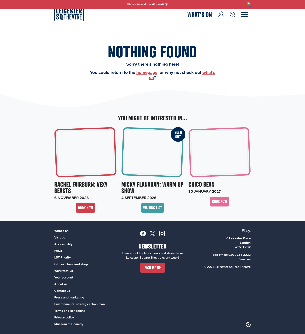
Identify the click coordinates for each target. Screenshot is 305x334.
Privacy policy (64, 317)
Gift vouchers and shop (71, 264)
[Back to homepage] (69, 20)
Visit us (59, 237)
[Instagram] (162, 233)
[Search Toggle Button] (232, 14)
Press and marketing (69, 297)
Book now (85, 207)
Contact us (62, 290)
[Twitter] (152, 233)
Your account (63, 277)
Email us (244, 259)
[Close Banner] (249, 4)
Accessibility (63, 244)
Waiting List (152, 207)
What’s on (199, 14)
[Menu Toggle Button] (247, 14)
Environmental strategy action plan (79, 304)
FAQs (58, 250)
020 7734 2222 (239, 254)
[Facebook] (143, 233)
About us (61, 284)
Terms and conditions (69, 310)
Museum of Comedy (68, 324)
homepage (146, 72)
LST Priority (62, 257)
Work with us (63, 270)
